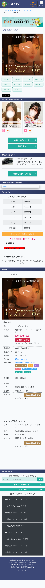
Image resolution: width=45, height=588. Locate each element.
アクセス (27, 79)
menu (41, 6)
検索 (40, 479)
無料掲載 (13, 560)
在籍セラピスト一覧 (21, 140)
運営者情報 (32, 562)
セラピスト (17, 84)
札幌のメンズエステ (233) (17, 499)
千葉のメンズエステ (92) (16, 532)
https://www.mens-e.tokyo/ (25, 363)
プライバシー (12, 562)
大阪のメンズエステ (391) (17, 546)
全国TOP (27, 560)
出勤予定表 (22, 146)
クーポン (17, 89)
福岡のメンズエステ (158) (17, 552)
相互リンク (14, 565)
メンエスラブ (23, 570)
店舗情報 (17, 79)
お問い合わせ (22, 562)
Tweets (4, 186)
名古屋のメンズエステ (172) (17, 539)
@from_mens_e (21, 359)
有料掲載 (20, 560)
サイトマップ (29, 565)
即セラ (6, 84)
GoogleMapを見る (33, 395)
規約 (32, 560)
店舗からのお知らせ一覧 (22, 174)
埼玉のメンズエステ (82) (16, 526)
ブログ (21, 565)
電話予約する (23, 340)
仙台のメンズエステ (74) (16, 506)
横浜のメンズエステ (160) (17, 519)
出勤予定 (27, 84)
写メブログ (38, 84)
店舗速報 (6, 89)
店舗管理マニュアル (27, 567)
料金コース (38, 79)
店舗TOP (6, 79)
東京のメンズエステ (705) (17, 513)
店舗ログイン (15, 567)
